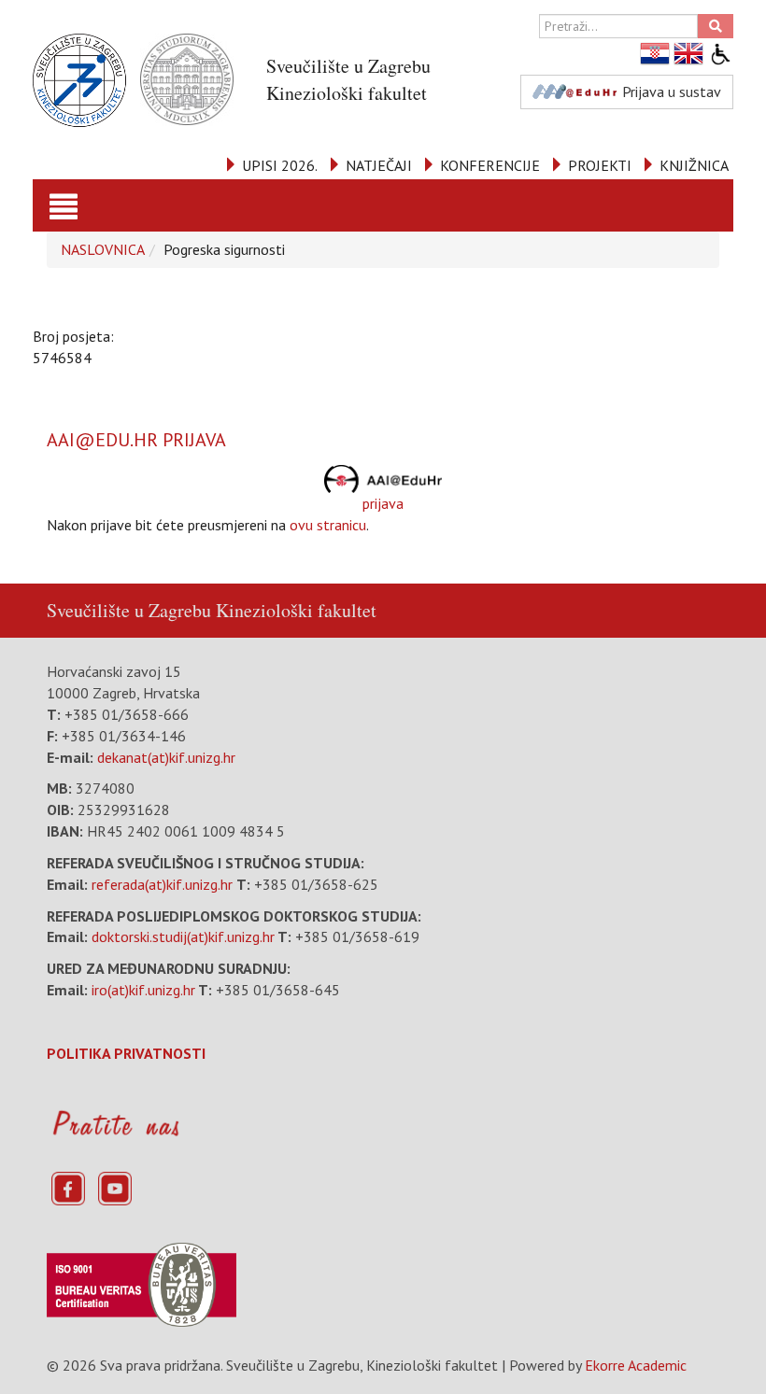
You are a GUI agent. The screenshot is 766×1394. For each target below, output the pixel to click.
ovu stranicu (328, 524)
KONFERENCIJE (490, 165)
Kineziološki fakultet (296, 610)
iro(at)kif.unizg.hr (143, 989)
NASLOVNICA (103, 249)
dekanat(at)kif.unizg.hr (166, 757)
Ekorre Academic (636, 1365)
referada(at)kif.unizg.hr (162, 884)
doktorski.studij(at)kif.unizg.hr (183, 936)
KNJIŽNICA (694, 165)
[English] (689, 53)
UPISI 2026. (280, 165)
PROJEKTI (599, 165)
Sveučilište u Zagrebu (129, 610)
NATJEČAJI (379, 165)
